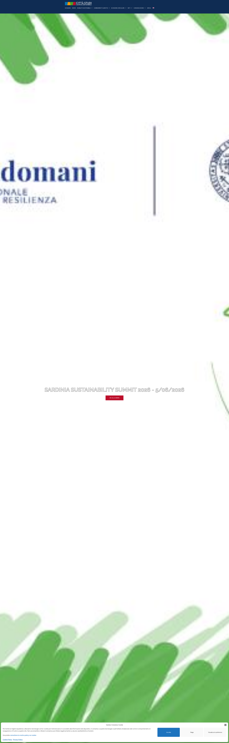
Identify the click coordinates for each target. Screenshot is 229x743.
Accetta (168, 732)
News (74, 8)
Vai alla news (114, 398)
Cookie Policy (7, 739)
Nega (191, 732)
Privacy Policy (18, 739)
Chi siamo (68, 8)
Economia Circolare (118, 8)
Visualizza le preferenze (215, 732)
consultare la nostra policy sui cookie (23, 735)
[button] (225, 725)
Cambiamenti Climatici (101, 8)
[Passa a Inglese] (153, 8)
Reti (129, 8)
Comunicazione (139, 8)
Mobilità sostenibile (84, 8)
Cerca (149, 8)
